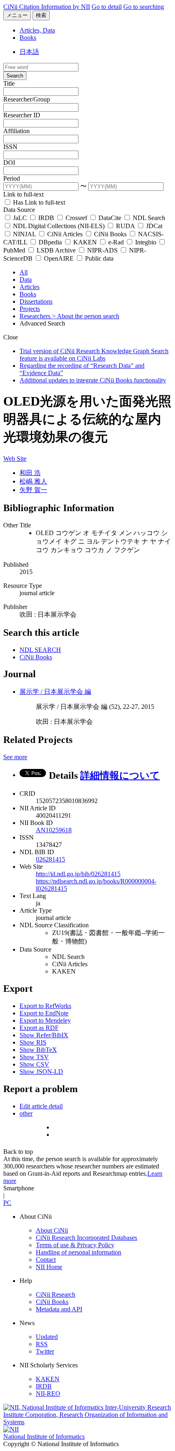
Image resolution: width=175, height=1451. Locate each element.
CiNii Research (55, 1294)
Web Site (14, 458)
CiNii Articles (65, 234)
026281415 (50, 859)
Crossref (76, 217)
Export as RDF (39, 1027)
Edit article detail (41, 1106)
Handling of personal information (78, 1252)
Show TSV (34, 1057)
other (26, 1113)
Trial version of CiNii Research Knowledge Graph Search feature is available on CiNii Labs (94, 355)
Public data (98, 258)
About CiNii (52, 1230)
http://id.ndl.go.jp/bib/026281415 (78, 873)
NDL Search (148, 217)
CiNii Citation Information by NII (46, 6)
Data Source (19, 209)
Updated (47, 1336)
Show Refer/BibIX (44, 1035)
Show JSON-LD (41, 1071)
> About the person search (85, 316)
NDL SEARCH (40, 649)
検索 (41, 15)
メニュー (17, 15)
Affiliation (16, 130)
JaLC (19, 217)
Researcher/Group (26, 99)
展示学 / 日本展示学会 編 (55, 691)
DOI (9, 162)
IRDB (46, 217)
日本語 (29, 51)
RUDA (125, 225)
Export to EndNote (44, 1013)
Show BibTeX (38, 1049)
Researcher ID (21, 115)
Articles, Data (37, 30)
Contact (46, 1259)
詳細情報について (120, 775)
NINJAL (24, 234)
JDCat (153, 225)
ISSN (10, 146)
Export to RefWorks (45, 1005)
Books (28, 37)
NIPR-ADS (102, 250)
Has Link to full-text (38, 202)
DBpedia (50, 242)
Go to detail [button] (107, 6)
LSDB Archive (56, 250)
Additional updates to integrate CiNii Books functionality (93, 380)
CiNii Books (110, 234)
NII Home (49, 1266)
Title (9, 83)
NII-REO (48, 1393)
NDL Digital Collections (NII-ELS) (58, 225)
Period (11, 178)
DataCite (110, 217)
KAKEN (85, 242)
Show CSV (34, 1064)
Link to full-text (23, 194)
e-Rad (116, 242)
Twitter (45, 1351)
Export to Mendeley (45, 1020)
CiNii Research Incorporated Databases (86, 1237)
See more (15, 757)
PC (7, 1202)
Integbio (145, 242)
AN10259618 (54, 830)
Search (15, 76)
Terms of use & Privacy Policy (75, 1245)
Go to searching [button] (143, 6)
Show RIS (33, 1042)
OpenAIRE (58, 258)
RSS (42, 1344)
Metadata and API (59, 1309)
